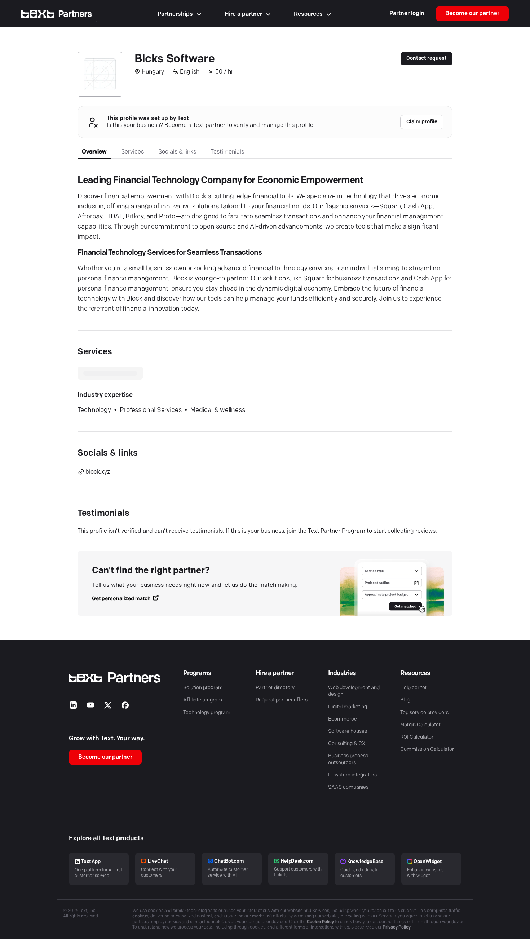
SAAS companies (348, 787)
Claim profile (421, 122)
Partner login (406, 14)
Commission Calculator (427, 749)
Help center (413, 688)
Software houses (347, 731)
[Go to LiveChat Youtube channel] (90, 707)
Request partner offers (282, 700)
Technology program (206, 713)
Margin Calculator (420, 725)
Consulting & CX (346, 744)
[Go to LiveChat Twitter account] (107, 707)
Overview (94, 152)
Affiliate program (202, 700)
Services (132, 152)
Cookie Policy (320, 922)
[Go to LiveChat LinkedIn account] (73, 707)
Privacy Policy (397, 927)
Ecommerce (342, 719)
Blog (405, 700)
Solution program (203, 688)
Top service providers (424, 713)
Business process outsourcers (348, 759)
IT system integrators (352, 775)
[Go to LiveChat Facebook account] (125, 707)
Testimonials (227, 152)
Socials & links (177, 152)
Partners (75, 14)
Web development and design (354, 691)
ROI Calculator (416, 737)
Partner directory (275, 688)
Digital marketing (347, 707)
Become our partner (472, 14)
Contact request (426, 58)
